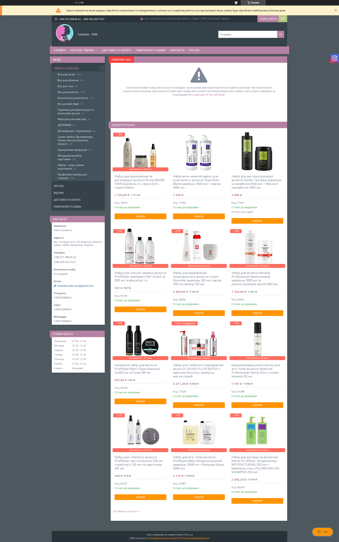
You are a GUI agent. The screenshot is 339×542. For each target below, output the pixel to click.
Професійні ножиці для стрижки (72, 176)
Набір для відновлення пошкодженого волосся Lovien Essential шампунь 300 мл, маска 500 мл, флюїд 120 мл (197, 278)
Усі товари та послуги (125, 511)
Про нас (194, 50)
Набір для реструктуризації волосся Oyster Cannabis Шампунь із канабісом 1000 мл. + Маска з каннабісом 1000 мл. (256, 181)
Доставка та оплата (116, 50)
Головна (60, 50)
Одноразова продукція (72, 149)
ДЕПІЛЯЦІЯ (64, 125)
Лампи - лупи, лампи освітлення (71, 166)
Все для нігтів (66, 74)
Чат (325, 531)
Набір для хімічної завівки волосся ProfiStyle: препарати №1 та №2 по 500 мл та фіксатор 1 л (140, 276)
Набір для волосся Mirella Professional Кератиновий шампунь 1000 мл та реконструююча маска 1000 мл (254, 278)
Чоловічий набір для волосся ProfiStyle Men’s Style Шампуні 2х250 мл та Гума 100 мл (137, 368)
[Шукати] (280, 34)
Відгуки (59, 192)
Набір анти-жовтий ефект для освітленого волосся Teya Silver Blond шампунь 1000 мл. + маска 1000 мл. (197, 181)
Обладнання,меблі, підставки (70, 157)
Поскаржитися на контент (163, 538)
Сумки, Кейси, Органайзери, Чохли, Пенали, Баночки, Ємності (75, 140)
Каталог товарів (82, 50)
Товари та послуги (66, 68)
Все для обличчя (68, 80)
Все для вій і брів (68, 103)
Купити (140, 216)
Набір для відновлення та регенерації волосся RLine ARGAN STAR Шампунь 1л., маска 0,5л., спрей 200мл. (140, 181)
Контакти (177, 50)
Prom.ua (188, 534)
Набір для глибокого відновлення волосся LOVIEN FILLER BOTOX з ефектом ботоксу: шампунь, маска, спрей (198, 370)
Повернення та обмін (150, 50)
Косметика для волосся (73, 97)
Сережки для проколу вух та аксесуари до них (76, 111)
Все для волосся (68, 92)
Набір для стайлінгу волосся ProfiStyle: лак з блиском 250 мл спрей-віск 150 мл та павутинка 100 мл (139, 462)
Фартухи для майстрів (72, 119)
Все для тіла (65, 86)
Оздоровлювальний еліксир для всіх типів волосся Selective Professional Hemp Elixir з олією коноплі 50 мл (255, 370)
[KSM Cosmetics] (64, 34)
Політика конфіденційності (194, 538)
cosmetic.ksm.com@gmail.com (75, 285)
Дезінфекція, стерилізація (74, 130)
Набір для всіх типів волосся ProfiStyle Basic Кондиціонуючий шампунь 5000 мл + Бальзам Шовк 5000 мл (198, 462)
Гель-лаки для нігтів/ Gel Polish (206, 94)
